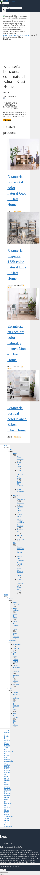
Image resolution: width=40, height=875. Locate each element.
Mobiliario (17, 35)
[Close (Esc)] (1, 872)
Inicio (10, 35)
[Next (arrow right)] (3, 874)
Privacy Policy (6, 800)
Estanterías (25, 35)
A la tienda (7, 120)
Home (5, 35)
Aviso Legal (8, 843)
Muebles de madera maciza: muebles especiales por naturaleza (7, 786)
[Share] (3, 872)
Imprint (6, 778)
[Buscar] (4, 10)
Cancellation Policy (8, 752)
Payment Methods (7, 796)
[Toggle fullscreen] (5, 872)
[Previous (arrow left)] (1, 874)
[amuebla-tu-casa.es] (8, 1)
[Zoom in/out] (7, 872)
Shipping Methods (7, 819)
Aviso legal (6, 748)
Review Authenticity (8, 815)
